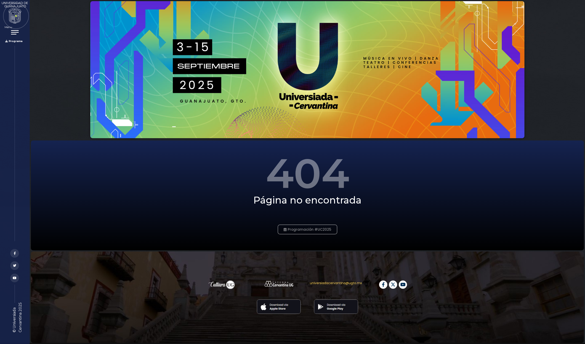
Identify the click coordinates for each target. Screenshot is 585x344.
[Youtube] (403, 284)
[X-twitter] (393, 284)
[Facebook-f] (383, 284)
